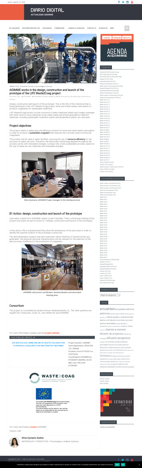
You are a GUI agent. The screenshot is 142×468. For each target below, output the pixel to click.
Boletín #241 (105, 146)
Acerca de (103, 28)
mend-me (121, 361)
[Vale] (139, 465)
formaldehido (126, 356)
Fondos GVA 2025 (106, 164)
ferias (106, 350)
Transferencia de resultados (124, 367)
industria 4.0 (104, 359)
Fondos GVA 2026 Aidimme (116, 353)
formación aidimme (117, 356)
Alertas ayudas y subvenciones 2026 (111, 167)
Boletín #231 (105, 123)
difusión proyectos (31, 28)
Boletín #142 (14, 86)
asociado (121, 320)
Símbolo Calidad (104, 379)
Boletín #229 (105, 118)
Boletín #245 (105, 155)
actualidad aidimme (124, 309)
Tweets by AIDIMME (107, 427)
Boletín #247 (104, 160)
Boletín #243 (105, 151)
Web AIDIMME (104, 383)
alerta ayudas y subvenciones (120, 317)
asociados (47, 28)
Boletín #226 (105, 111)
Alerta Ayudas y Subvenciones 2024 (111, 86)
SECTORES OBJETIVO (108, 74)
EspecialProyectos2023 (107, 81)
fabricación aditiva (106, 348)
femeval (102, 350)
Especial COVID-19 (106, 79)
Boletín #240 (105, 144)
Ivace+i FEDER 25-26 (107, 169)
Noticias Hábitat (104, 381)
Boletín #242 (105, 148)
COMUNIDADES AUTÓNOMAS (110, 77)
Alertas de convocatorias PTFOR (110, 97)
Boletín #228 (105, 116)
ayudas (118, 323)
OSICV (109, 364)
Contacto (91, 28)
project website (52, 333)
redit (126, 364)
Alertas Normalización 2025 (109, 93)
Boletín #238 (104, 139)
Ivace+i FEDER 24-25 (107, 162)
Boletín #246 (105, 157)
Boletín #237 (105, 137)
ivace (115, 359)
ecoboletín (102, 342)
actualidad (14, 28)
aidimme (104, 313)
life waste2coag (75, 96)
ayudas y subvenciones (114, 326)
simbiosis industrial (107, 367)
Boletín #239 (104, 141)
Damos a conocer (76, 28)
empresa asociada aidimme (118, 345)
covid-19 (103, 330)
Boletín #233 (105, 127)
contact (33, 427)
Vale (117, 464)
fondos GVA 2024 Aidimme (117, 350)
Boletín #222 (105, 102)
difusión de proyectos (62, 96)
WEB (112, 28)
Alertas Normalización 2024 (109, 84)
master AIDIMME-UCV (112, 361)
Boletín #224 (105, 107)
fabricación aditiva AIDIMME (122, 347)
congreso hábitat (126, 326)
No (123, 464)
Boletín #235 (105, 132)
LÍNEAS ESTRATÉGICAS (109, 72)
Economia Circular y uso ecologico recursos (36, 86)
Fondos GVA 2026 (106, 171)
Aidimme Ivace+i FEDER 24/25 (119, 314)
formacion (105, 355)
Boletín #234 (104, 130)
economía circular (113, 342)
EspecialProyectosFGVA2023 (109, 88)
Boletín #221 (105, 100)
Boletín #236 (105, 134)
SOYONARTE (27, 96)
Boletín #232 (105, 125)
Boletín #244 (105, 153)
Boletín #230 (105, 120)
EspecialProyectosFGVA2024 (109, 90)
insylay (110, 359)
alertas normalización (108, 320)
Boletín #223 (105, 104)
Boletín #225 (105, 109)
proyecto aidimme (117, 364)
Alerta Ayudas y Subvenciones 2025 (111, 95)
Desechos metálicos (48, 96)
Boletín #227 (105, 114)
